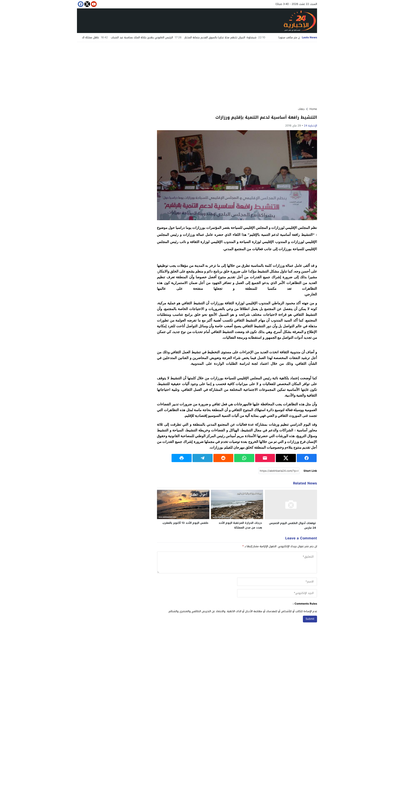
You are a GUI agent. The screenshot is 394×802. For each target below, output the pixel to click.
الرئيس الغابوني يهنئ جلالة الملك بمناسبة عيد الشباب (168, 37)
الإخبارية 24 (310, 125)
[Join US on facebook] (80, 4)
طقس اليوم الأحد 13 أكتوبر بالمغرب (185, 522)
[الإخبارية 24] (197, 20)
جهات (301, 109)
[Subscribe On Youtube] (93, 4)
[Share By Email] (265, 458)
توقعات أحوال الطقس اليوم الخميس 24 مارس (292, 525)
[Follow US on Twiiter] (87, 4)
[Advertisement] (197, 72)
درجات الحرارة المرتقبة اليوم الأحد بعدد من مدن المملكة (240, 525)
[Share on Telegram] (203, 458)
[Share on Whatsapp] (244, 458)
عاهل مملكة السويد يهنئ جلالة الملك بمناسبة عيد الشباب (92, 37)
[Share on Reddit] (223, 458)
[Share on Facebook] (307, 458)
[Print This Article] (182, 458)
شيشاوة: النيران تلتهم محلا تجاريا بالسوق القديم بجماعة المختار (247, 37)
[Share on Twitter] (286, 458)
